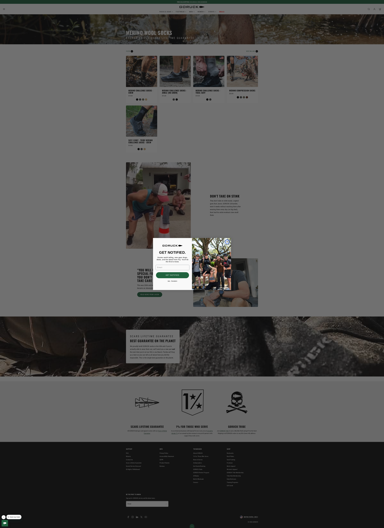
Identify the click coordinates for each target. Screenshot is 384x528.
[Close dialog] (227, 242)
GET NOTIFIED (172, 275)
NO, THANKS (172, 281)
